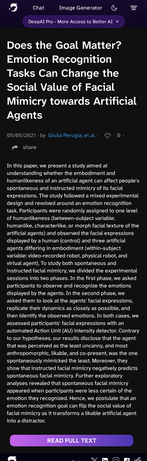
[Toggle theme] (114, 7)
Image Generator (81, 7)
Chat (38, 7)
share (30, 147)
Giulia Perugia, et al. (71, 135)
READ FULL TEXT (71, 440)
